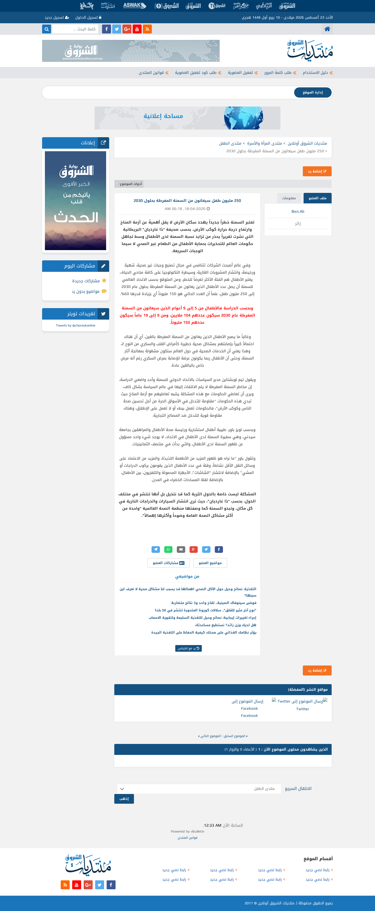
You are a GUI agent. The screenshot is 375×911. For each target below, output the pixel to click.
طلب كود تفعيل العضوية (196, 72)
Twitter (302, 709)
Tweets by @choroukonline (75, 325)
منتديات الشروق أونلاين (307, 143)
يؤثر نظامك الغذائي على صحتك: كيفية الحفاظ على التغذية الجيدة (203, 632)
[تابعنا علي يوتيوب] (137, 29)
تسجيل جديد (55, 17)
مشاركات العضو (166, 563)
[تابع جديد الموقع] (147, 29)
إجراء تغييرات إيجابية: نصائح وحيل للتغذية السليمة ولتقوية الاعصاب (202, 617)
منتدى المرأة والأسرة (264, 143)
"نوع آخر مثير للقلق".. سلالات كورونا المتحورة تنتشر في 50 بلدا (205, 610)
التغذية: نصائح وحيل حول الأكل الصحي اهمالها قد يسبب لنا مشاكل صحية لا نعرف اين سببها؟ (188, 592)
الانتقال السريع (298, 788)
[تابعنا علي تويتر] (116, 29)
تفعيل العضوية (240, 72)
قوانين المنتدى (151, 72)
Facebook (249, 715)
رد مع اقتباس (187, 648)
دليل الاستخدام (315, 72)
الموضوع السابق (234, 736)
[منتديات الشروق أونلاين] (327, 29)
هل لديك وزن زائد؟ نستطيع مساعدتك (225, 625)
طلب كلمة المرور (278, 72)
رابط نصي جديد (318, 870)
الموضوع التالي (211, 736)
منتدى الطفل (230, 143)
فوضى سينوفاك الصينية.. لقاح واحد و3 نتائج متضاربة (213, 603)
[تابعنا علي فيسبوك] (106, 29)
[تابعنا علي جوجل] (126, 29)
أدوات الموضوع (131, 184)
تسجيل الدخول (87, 17)
